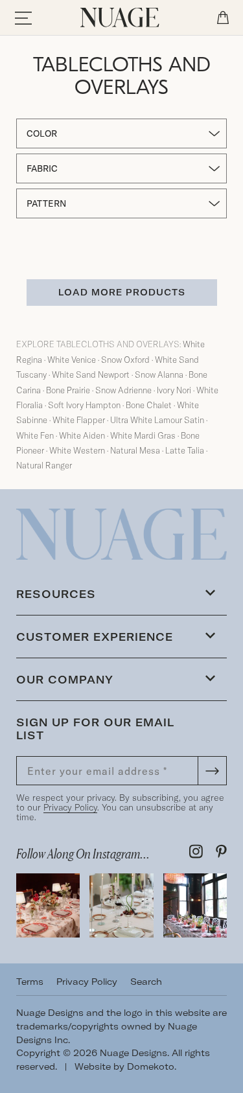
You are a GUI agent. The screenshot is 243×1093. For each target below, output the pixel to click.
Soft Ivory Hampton (84, 405)
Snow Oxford (125, 359)
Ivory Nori (174, 390)
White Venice (71, 359)
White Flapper (78, 420)
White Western (77, 450)
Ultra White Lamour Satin (157, 420)
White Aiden (82, 435)
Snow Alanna (159, 374)
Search (146, 981)
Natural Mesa (135, 450)
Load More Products (121, 292)
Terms (29, 981)
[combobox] (121, 133)
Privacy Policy (70, 807)
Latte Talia (184, 450)
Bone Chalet (149, 405)
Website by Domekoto (124, 1066)
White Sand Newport (91, 374)
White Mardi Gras (143, 435)
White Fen (35, 435)
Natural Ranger (44, 465)
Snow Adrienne (123, 390)
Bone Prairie (68, 390)
